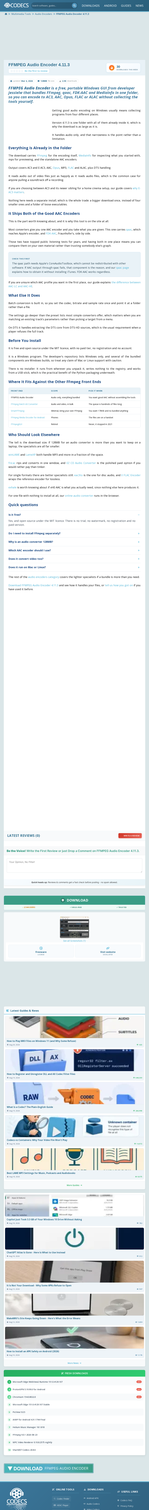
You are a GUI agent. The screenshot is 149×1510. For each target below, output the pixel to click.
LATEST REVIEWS (21, 835)
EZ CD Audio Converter (81, 463)
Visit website (108, 952)
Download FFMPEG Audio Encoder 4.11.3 (33, 585)
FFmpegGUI (16, 424)
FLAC (71, 167)
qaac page (122, 267)
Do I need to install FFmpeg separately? (34, 533)
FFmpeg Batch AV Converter (24, 404)
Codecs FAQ (126, 1500)
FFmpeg (42, 155)
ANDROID (110, 6)
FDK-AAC (51, 233)
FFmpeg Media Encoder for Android (28, 417)
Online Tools (65, 1489)
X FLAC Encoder (131, 475)
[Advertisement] (74, 38)
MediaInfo (85, 155)
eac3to (78, 475)
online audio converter (79, 495)
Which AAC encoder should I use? (29, 550)
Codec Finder (63, 1498)
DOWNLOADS (91, 6)
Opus (56, 167)
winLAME (14, 454)
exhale (12, 487)
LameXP (31, 454)
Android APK (93, 1498)
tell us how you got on (119, 585)
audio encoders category (43, 577)
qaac (129, 229)
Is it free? (14, 514)
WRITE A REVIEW (131, 835)
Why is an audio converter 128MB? (30, 541)
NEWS (139, 6)
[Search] (74, 5)
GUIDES (126, 6)
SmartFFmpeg (17, 410)
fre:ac (11, 463)
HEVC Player (62, 1505)
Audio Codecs (93, 1503)
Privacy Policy (126, 1506)
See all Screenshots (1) (74, 940)
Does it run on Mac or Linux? (27, 567)
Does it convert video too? (26, 558)
